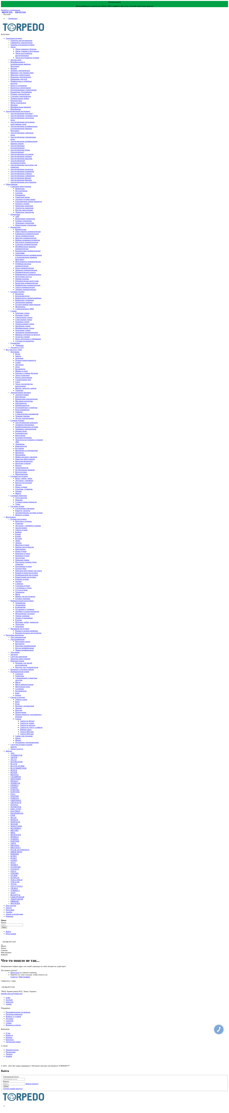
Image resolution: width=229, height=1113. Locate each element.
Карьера (9, 1037)
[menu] (2, 944)
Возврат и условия (13, 1016)
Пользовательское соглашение (18, 1012)
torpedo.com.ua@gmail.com (11, 994)
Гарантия (9, 1021)
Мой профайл (24, 977)
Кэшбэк (9, 1056)
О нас (8, 1033)
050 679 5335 (20, 12)
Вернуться (14, 973)
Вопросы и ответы (13, 1025)
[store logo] (23, 32)
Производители (12, 1050)
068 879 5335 (7, 12)
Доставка (9, 1019)
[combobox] (12, 925)
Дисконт (9, 1054)
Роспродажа (11, 1052)
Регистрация (11, 934)
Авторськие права (13, 1042)
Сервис (9, 1023)
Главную (14, 977)
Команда (9, 1035)
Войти (8, 932)
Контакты (10, 1040)
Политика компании (14, 1014)
